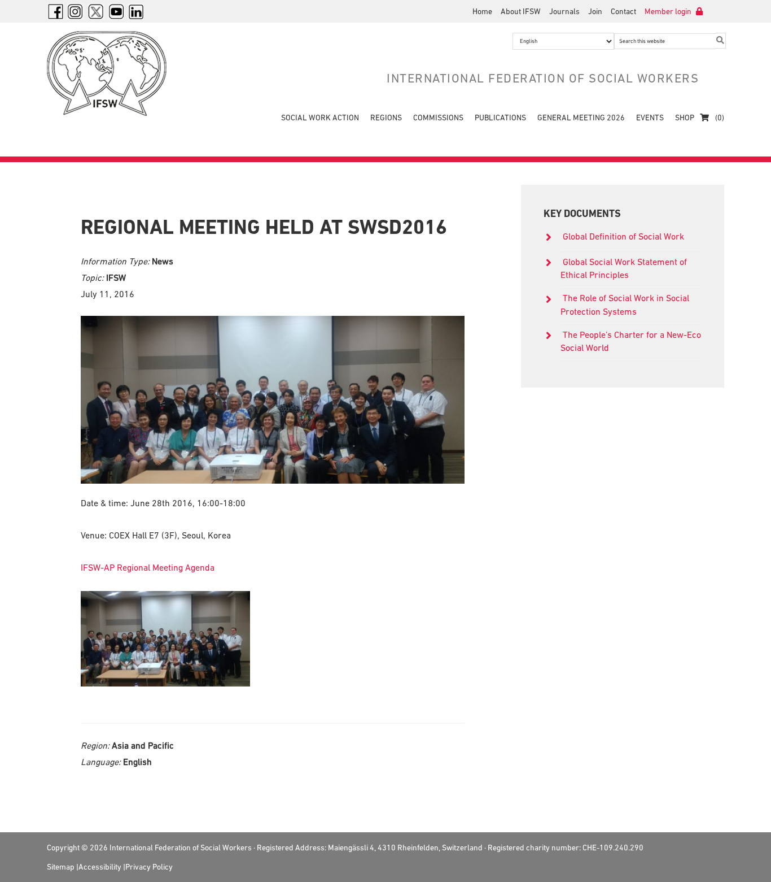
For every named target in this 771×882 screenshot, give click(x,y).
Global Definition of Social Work (623, 236)
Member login (669, 11)
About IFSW (521, 11)
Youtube (116, 11)
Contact (623, 11)
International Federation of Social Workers (114, 73)
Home (482, 11)
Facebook (55, 11)
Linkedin (136, 11)
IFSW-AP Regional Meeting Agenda (147, 567)
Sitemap (61, 866)
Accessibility (99, 866)
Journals (564, 11)
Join (595, 11)
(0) (718, 117)
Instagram (75, 11)
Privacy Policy (149, 866)
